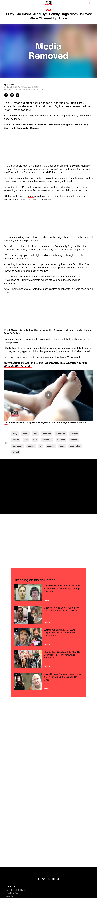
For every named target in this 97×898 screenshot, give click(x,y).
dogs (31, 196)
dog (33, 271)
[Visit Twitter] (43, 879)
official (16, 452)
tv (41, 446)
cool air (32, 169)
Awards (9, 895)
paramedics (75, 446)
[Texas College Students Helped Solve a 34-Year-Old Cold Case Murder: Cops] (48, 681)
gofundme (60, 433)
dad (35, 440)
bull (26, 440)
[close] (94, 461)
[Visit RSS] (58, 879)
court (62, 446)
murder (74, 440)
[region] (48, 395)
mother (31, 446)
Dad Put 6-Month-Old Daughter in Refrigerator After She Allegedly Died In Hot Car (45, 422)
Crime (46, 600)
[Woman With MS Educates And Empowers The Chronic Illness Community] (48, 637)
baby (15, 433)
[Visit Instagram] (48, 879)
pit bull (70, 267)
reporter (50, 446)
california (47, 433)
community (17, 446)
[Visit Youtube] (53, 879)
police (25, 433)
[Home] (48, 3)
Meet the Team (13, 893)
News (48, 10)
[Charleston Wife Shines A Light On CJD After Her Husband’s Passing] (48, 615)
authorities (47, 440)
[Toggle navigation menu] (3, 3)
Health (47, 623)
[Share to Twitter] (12, 95)
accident (61, 440)
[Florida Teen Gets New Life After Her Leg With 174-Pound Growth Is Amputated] (48, 659)
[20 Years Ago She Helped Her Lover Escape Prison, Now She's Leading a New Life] (48, 592)
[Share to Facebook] (6, 95)
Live (93, 3)
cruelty (16, 440)
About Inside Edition (15, 890)
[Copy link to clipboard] (17, 95)
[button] (48, 395)
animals (74, 433)
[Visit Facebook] (38, 879)
